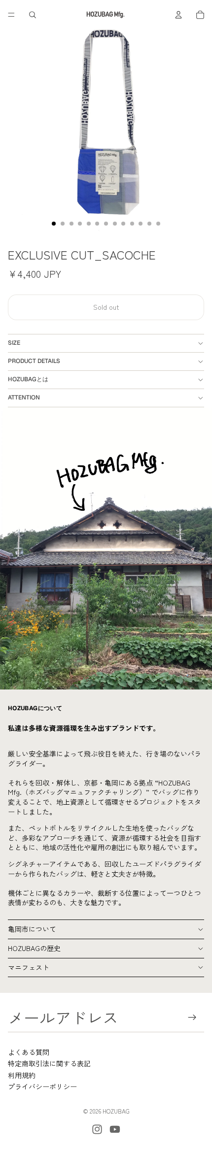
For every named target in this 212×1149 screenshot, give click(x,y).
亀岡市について (32, 929)
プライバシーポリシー (42, 1086)
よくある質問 (28, 1052)
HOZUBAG (116, 1111)
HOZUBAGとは (28, 379)
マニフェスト (28, 967)
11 (140, 224)
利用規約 (21, 1075)
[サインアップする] (192, 1017)
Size (14, 343)
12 (149, 224)
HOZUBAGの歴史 (34, 948)
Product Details (34, 361)
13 (158, 224)
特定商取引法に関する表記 (49, 1063)
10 (132, 224)
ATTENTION (24, 397)
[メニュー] (11, 14)
